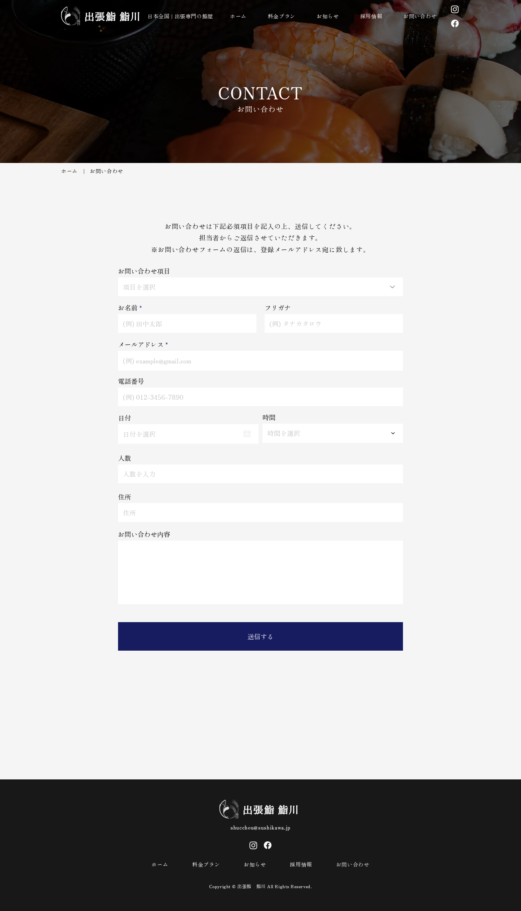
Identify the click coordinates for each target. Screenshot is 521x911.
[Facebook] (455, 23)
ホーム (69, 171)
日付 (124, 417)
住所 (124, 496)
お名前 (128, 307)
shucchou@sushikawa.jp (260, 827)
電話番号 (131, 381)
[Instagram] (455, 9)
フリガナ (278, 307)
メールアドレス (141, 344)
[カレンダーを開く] (247, 434)
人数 (124, 458)
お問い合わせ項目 (144, 271)
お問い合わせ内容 (144, 534)
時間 (269, 417)
